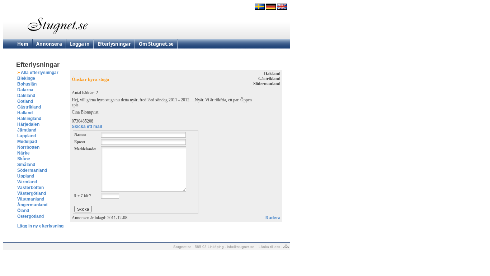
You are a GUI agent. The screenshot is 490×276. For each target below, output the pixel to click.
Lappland (26, 135)
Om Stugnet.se (156, 44)
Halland (25, 112)
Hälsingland (29, 118)
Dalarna (25, 89)
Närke (23, 153)
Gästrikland (29, 107)
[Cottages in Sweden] (282, 8)
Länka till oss (269, 247)
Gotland (25, 101)
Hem (22, 44)
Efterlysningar (114, 44)
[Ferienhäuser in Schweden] (271, 8)
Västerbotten (30, 187)
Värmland (27, 181)
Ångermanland (32, 204)
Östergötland (30, 216)
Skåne (23, 158)
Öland (23, 210)
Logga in (80, 44)
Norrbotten (28, 147)
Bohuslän (27, 84)
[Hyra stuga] (260, 8)
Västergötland (31, 193)
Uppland (25, 176)
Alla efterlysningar (39, 72)
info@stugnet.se (240, 247)
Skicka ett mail (87, 126)
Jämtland (26, 130)
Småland (26, 164)
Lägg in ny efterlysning (40, 226)
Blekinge (26, 78)
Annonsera (49, 44)
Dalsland (26, 95)
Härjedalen (28, 124)
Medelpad (27, 141)
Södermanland (32, 170)
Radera (273, 217)
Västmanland (30, 199)
